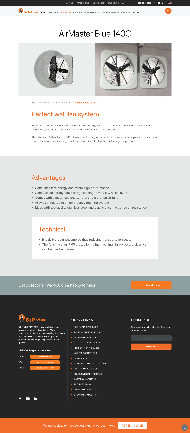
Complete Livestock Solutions (91, 363)
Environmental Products (88, 374)
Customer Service (110, 13)
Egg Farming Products (86, 327)
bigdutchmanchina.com (45, 368)
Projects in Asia (83, 384)
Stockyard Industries (86, 395)
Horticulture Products (87, 342)
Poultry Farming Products (88, 332)
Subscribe (151, 346)
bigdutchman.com (45, 357)
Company (125, 13)
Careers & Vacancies (85, 379)
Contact (136, 13)
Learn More (108, 425)
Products (66, 13)
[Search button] (168, 11)
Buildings (77, 13)
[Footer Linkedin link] (35, 398)
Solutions (54, 13)
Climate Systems (62, 102)
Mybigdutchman (116, 3)
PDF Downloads (82, 389)
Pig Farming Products (86, 337)
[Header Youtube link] (159, 3)
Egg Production (41, 102)
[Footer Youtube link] (28, 398)
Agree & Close (132, 425)
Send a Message (151, 285)
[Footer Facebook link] (20, 398)
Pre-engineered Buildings (87, 368)
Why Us (69, 3)
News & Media (99, 3)
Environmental (92, 13)
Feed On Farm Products (86, 348)
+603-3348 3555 (144, 3)
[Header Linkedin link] (163, 3)
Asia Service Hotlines (85, 353)
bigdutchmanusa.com (45, 362)
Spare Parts (80, 358)
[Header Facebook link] (154, 3)
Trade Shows (83, 3)
